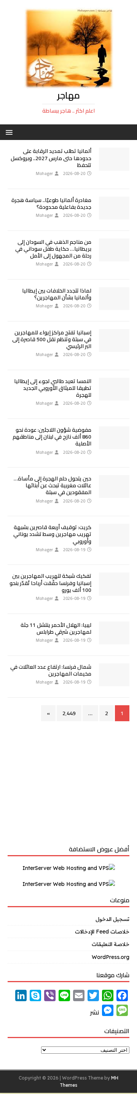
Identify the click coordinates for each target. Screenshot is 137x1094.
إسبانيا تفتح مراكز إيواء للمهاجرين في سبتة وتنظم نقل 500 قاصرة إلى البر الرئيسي (51, 339)
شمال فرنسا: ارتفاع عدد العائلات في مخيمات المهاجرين (50, 670)
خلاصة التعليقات (110, 944)
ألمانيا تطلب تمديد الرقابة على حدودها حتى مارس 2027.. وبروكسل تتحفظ (51, 158)
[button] (10, 131)
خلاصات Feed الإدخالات (102, 931)
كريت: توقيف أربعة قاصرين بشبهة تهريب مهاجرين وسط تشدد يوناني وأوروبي (52, 534)
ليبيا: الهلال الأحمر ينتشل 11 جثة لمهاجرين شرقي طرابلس (56, 628)
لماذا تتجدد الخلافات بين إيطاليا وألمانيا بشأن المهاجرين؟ (56, 294)
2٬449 (69, 713)
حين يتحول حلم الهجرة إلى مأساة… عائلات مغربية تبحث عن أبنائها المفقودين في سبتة (52, 485)
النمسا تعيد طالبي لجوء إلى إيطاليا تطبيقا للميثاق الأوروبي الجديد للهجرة (52, 388)
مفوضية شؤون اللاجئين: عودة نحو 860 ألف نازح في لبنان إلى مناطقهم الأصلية (52, 436)
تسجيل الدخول (112, 919)
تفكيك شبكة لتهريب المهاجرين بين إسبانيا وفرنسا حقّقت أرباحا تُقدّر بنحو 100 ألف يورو (50, 583)
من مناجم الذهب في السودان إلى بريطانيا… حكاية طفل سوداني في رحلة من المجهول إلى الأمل (53, 249)
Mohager (44, 173)
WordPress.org (110, 957)
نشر (94, 1012)
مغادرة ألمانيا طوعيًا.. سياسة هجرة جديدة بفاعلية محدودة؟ (51, 203)
